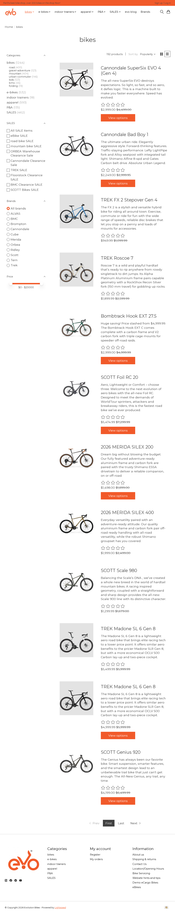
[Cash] (166, 907)
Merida (16, 239)
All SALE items (21, 130)
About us (138, 854)
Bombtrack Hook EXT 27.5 (129, 316)
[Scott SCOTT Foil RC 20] (76, 389)
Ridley (15, 250)
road (12, 67)
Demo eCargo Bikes (145, 882)
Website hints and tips (146, 878)
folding (13, 86)
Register (95, 854)
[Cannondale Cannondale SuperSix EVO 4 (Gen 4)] (76, 79)
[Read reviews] (113, 105)
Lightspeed (60, 907)
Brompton (18, 224)
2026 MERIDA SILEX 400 (127, 512)
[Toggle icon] (161, 12)
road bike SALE (22, 141)
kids (11, 79)
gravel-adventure (19, 70)
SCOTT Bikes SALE (25, 189)
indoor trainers (18, 97)
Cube (15, 234)
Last (121, 823)
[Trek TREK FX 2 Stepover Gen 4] (76, 211)
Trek (14, 265)
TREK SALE (19, 170)
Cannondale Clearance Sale (28, 163)
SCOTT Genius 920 (120, 752)
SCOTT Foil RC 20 (119, 377)
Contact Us (139, 864)
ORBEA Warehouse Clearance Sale (25, 153)
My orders (96, 859)
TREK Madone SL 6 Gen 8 (128, 628)
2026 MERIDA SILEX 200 (127, 447)
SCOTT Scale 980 (119, 570)
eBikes (136, 887)
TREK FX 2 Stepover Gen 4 (129, 199)
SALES (11, 112)
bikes (11, 62)
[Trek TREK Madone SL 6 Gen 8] (76, 640)
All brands (18, 208)
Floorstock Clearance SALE (27, 177)
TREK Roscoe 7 (117, 258)
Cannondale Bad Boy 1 (124, 134)
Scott (14, 255)
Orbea (15, 244)
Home (9, 26)
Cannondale (20, 229)
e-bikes (12, 92)
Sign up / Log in (163, 3)
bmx (12, 82)
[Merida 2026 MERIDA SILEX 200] (76, 458)
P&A (10, 107)
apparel (12, 102)
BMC (14, 218)
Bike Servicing (141, 873)
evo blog (131, 11)
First (108, 823)
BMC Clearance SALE (26, 184)
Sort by (133, 54)
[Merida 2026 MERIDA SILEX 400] (76, 524)
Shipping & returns (144, 859)
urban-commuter (20, 76)
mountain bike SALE (26, 146)
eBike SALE (19, 135)
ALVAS (15, 213)
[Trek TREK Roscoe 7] (76, 269)
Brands (145, 11)
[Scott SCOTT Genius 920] (76, 764)
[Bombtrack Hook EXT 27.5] (76, 328)
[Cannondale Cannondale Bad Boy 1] (76, 146)
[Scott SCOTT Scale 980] (76, 582)
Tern (14, 260)
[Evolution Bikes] (10, 11)
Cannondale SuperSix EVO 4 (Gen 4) (131, 70)
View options (118, 118)
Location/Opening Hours (148, 868)
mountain (15, 73)
